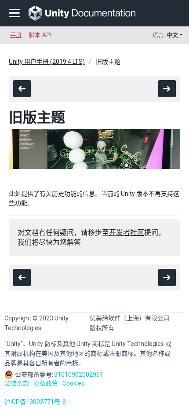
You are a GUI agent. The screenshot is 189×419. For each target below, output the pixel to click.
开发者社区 (126, 232)
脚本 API (40, 35)
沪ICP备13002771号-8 (35, 401)
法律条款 (16, 383)
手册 (16, 35)
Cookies (73, 383)
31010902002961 (78, 374)
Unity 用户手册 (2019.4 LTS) (47, 61)
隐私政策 (45, 383)
